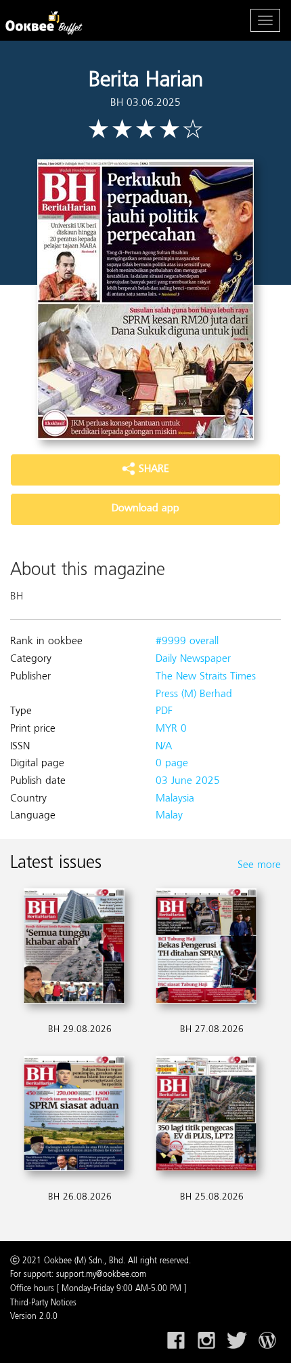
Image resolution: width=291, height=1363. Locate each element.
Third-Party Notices (43, 1303)
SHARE (152, 469)
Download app (145, 508)
